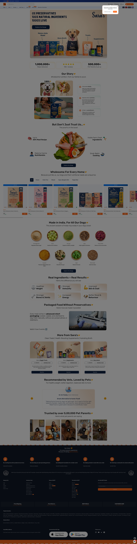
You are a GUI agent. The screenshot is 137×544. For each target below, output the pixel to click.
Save (115, 11)
